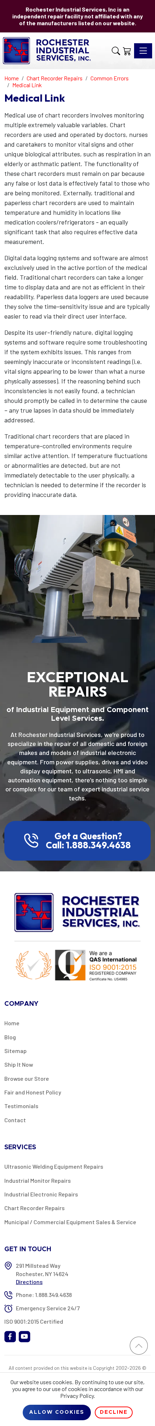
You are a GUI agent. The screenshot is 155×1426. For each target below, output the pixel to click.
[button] (116, 51)
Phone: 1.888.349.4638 (44, 1294)
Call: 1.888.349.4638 (88, 845)
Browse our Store (26, 1078)
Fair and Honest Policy (32, 1092)
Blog (10, 1037)
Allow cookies (56, 1412)
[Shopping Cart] (127, 51)
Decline (114, 1412)
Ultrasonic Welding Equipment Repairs (53, 1166)
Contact (15, 1119)
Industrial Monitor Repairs (37, 1180)
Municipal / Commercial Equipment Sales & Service (70, 1221)
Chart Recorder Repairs (34, 1207)
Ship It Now (18, 1064)
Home (11, 1022)
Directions (29, 1281)
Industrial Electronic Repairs (41, 1194)
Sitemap (15, 1050)
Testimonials (21, 1105)
